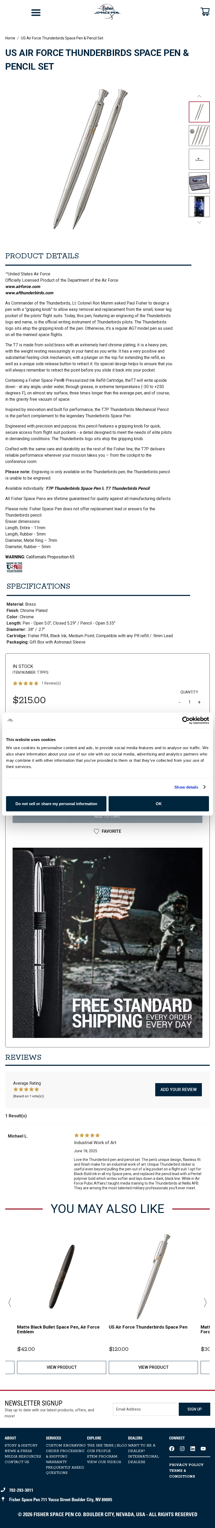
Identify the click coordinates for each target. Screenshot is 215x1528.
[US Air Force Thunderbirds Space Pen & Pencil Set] (107, 943)
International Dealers (143, 1459)
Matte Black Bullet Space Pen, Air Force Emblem (58, 1329)
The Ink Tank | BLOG (107, 1445)
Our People (99, 1451)
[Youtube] (203, 1448)
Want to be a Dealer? (141, 1448)
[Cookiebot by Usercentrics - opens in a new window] (186, 720)
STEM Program (102, 1456)
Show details (186, 787)
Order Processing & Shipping (65, 1454)
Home (10, 38)
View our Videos (104, 1462)
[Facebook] (171, 1448)
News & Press (18, 1451)
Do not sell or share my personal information (56, 803)
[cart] (205, 11)
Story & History (21, 1445)
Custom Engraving (66, 1445)
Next (203, 1302)
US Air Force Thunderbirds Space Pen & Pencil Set (62, 38)
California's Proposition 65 (39, 556)
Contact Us (17, 1462)
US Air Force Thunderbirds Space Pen (148, 1327)
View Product (62, 1367)
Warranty (56, 1462)
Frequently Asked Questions (65, 1470)
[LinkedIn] (192, 1448)
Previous (11, 1302)
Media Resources (23, 1456)
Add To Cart (107, 816)
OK (159, 803)
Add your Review (178, 1089)
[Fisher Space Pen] (107, 11)
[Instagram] (182, 1448)
